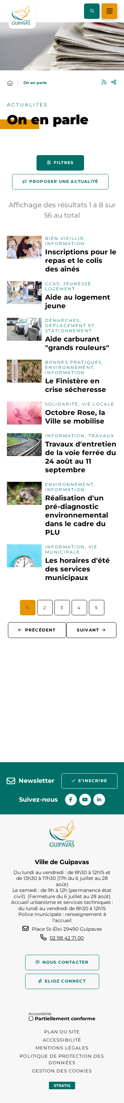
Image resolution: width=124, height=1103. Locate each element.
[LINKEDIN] (99, 799)
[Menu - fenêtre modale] (109, 11)
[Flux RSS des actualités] (104, 82)
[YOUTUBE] (85, 799)
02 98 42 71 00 (67, 938)
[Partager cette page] (113, 82)
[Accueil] (10, 83)
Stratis (62, 1085)
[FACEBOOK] (71, 799)
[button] (92, 11)
